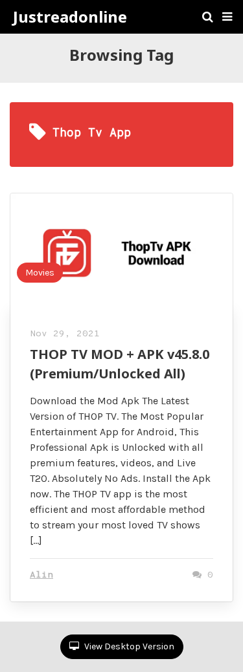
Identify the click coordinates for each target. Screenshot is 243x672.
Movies (39, 272)
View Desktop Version (128, 646)
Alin (41, 575)
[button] (227, 17)
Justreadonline (70, 17)
